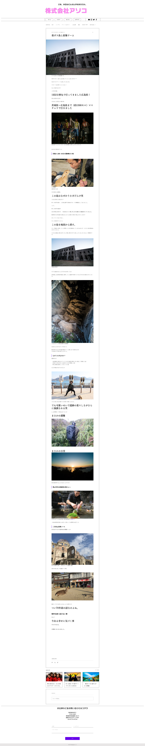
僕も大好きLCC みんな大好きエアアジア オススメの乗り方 (54, 685)
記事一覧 (48, 24)
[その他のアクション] (92, 32)
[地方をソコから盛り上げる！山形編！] (91, 676)
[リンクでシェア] (57, 662)
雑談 (79, 24)
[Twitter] (94, 20)
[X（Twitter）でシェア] (54, 662)
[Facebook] (96, 20)
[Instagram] (91, 20)
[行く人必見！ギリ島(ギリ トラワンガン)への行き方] (72, 676)
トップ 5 (58, 24)
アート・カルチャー (66, 24)
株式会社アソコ (66, 11)
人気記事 (74, 24)
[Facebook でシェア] (52, 662)
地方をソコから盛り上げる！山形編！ (90, 684)
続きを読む (92, 24)
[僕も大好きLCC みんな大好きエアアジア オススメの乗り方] (54, 676)
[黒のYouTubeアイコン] (89, 20)
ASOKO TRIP (85, 24)
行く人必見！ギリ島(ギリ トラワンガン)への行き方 (72, 684)
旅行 (53, 24)
